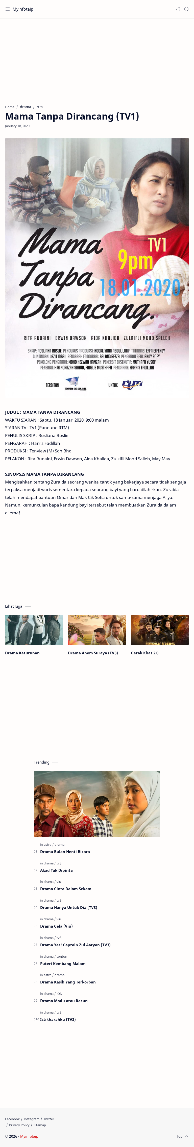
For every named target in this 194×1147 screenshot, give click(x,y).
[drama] (59, 844)
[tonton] (62, 956)
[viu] (59, 881)
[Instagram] (31, 1118)
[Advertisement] (97, 59)
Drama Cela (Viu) (56, 926)
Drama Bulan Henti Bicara (65, 851)
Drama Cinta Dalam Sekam (65, 888)
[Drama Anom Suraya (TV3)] (97, 630)
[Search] (186, 9)
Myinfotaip (23, 9)
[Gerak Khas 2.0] (160, 630)
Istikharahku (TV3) (58, 1019)
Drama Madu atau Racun (64, 1000)
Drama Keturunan (22, 652)
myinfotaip (71, 1136)
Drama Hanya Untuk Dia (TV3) (68, 907)
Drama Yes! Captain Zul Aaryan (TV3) (75, 944)
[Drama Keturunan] (34, 630)
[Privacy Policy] (19, 1125)
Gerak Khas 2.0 (144, 652)
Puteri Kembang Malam (63, 963)
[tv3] (59, 863)
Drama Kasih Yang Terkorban (68, 981)
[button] (178, 9)
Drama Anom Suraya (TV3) (93, 652)
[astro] (49, 844)
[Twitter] (48, 1118)
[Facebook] (12, 1118)
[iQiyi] (60, 993)
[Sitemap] (40, 1125)
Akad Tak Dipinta (56, 870)
